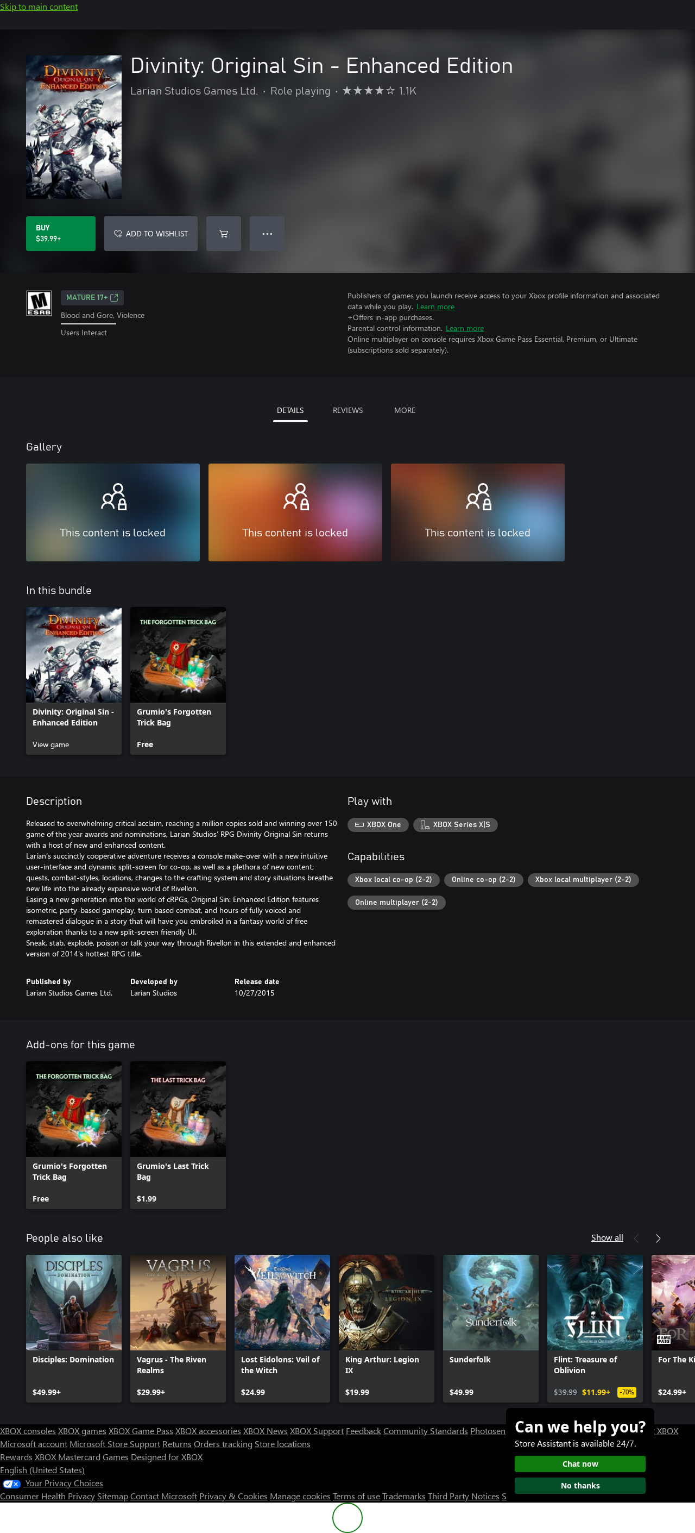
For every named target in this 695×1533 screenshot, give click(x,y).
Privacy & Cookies (233, 1495)
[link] (74, 681)
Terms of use (356, 1495)
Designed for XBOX (167, 1456)
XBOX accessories (208, 1430)
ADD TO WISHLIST (157, 233)
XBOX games (82, 1430)
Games (116, 1456)
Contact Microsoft (163, 1495)
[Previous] (636, 1238)
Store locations (283, 1443)
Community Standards (425, 1430)
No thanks (580, 1485)
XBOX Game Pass (141, 1430)
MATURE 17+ (87, 298)
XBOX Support (317, 1430)
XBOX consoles (28, 1430)
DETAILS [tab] (290, 410)
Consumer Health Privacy (47, 1495)
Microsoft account (33, 1443)
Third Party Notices (464, 1495)
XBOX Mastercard (67, 1456)
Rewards (16, 1456)
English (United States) (42, 1469)
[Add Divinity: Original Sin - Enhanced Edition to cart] (223, 233)
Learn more (435, 306)
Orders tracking (223, 1443)
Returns (177, 1443)
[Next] (658, 1238)
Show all (607, 1237)
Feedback (363, 1430)
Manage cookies (300, 1495)
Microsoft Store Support (115, 1443)
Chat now (580, 1464)
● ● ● (267, 233)
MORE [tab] (404, 410)
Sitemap (112, 1495)
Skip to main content (39, 6)
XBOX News (265, 1430)
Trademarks (404, 1495)
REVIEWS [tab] (348, 410)
